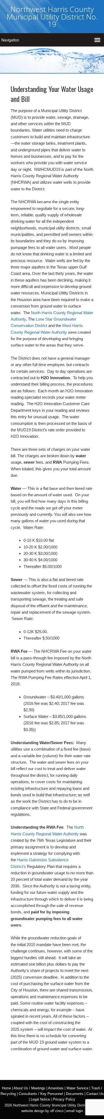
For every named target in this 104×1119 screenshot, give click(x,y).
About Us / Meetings (29, 1088)
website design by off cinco (42, 1111)
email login (74, 1111)
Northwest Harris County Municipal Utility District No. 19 (52, 16)
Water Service (77, 1088)
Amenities (55, 1088)
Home (6, 1088)
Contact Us (95, 1094)
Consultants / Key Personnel (41, 1094)
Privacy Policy (64, 1099)
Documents (74, 1094)
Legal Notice (40, 1099)
